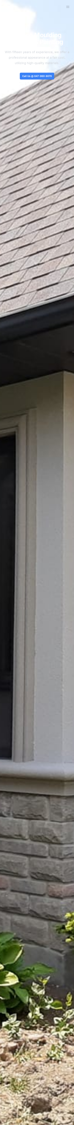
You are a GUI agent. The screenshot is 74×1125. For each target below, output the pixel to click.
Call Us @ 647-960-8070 (37, 76)
